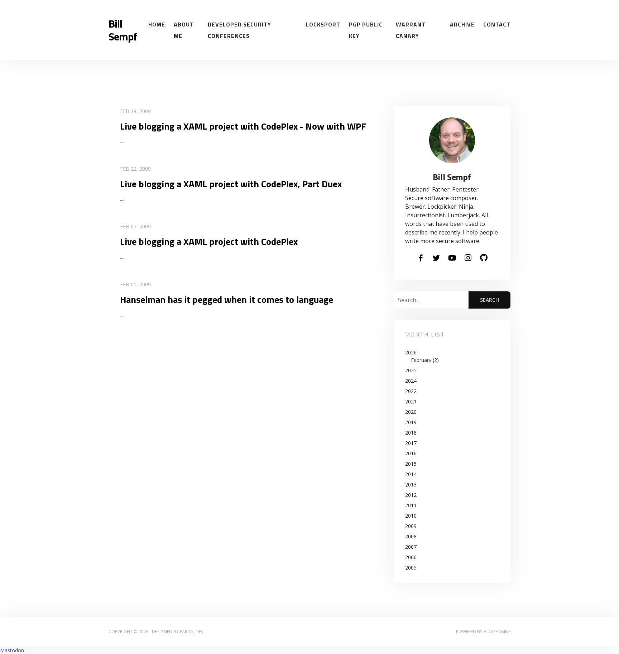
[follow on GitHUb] (483, 258)
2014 (411, 474)
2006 (411, 557)
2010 (411, 515)
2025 (411, 370)
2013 (411, 484)
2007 (411, 546)
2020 (411, 411)
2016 (411, 453)
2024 (411, 380)
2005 (411, 567)
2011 (411, 505)
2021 (411, 401)
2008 (411, 536)
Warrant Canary (411, 30)
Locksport (323, 24)
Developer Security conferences (239, 30)
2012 (411, 494)
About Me (184, 30)
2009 (411, 526)
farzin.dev (191, 632)
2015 (411, 463)
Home (156, 24)
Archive (462, 24)
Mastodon (12, 650)
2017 (411, 443)
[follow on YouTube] (452, 258)
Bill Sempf (123, 30)
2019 (411, 422)
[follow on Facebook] (420, 258)
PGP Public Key (366, 30)
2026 (422, 356)
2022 (411, 391)
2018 (411, 432)
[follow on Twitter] (436, 258)
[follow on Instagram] (468, 258)
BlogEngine (497, 632)
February (421, 360)
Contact (496, 24)
